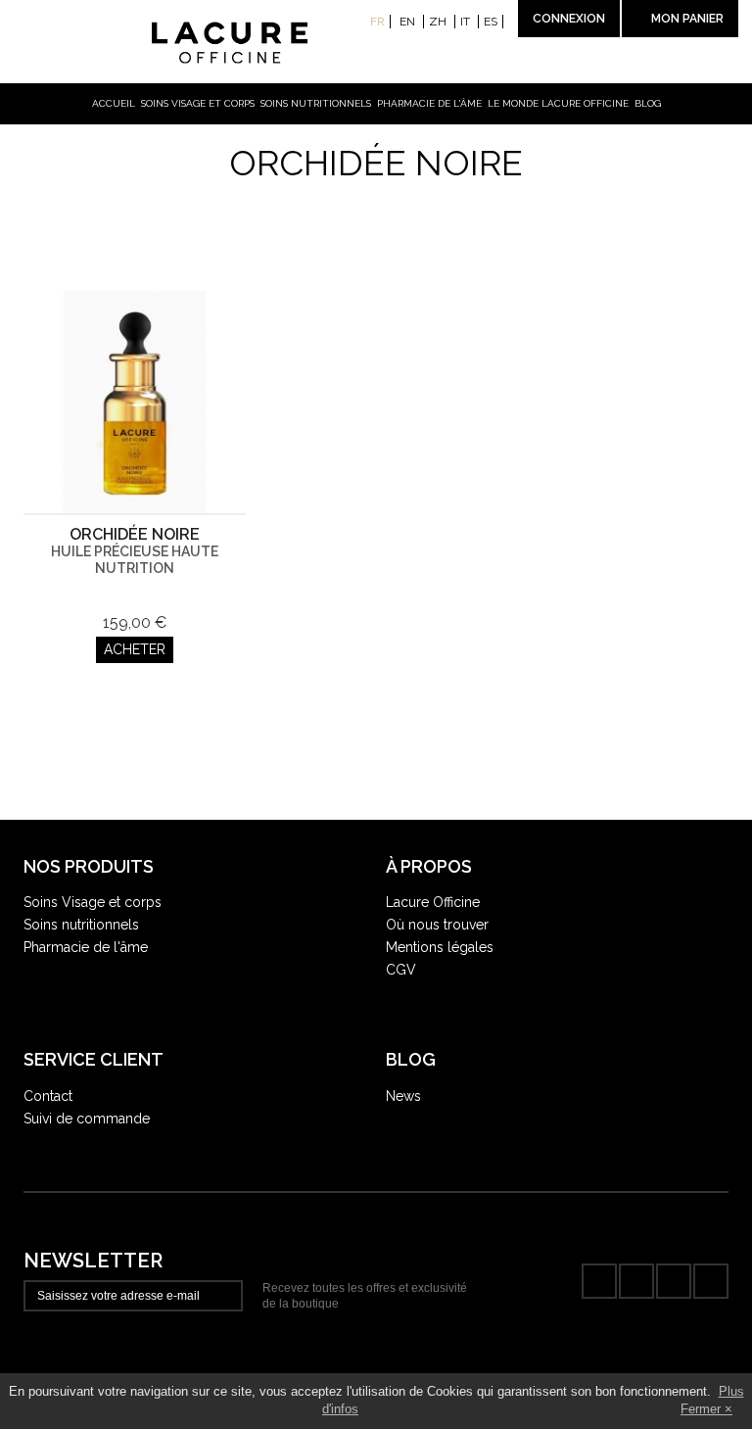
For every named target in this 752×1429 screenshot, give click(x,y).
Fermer (701, 1409)
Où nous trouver (437, 924)
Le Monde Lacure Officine (558, 103)
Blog (647, 103)
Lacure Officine (433, 902)
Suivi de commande (87, 1118)
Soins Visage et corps (93, 902)
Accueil (113, 103)
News (403, 1096)
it (466, 21)
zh (439, 21)
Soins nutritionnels (315, 103)
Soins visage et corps (198, 103)
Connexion (569, 18)
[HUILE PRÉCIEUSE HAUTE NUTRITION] (135, 402)
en (409, 21)
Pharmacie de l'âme (429, 103)
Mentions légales (440, 947)
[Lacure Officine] (376, 43)
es (490, 21)
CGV (401, 969)
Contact (48, 1096)
